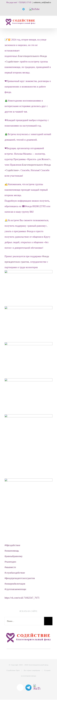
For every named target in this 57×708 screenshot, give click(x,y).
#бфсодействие (12, 545)
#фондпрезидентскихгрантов (20, 578)
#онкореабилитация (15, 583)
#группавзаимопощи (15, 589)
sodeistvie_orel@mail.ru (42, 2)
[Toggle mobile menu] (51, 21)
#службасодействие (15, 572)
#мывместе (10, 567)
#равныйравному (13, 556)
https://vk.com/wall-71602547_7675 (22, 597)
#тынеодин (10, 561)
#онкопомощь (12, 550)
